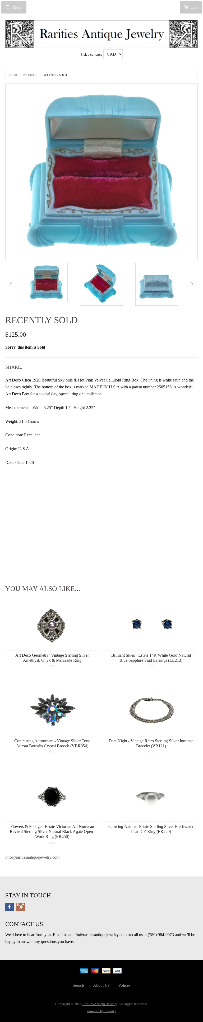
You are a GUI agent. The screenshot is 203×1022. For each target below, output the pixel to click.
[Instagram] (20, 907)
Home (13, 75)
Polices (124, 985)
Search (78, 985)
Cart (194, 7)
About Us (101, 985)
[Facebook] (9, 907)
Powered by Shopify (101, 1011)
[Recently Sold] (46, 282)
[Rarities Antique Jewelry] (101, 32)
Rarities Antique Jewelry (99, 1004)
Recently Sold (55, 75)
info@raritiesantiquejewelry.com (32, 857)
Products (30, 75)
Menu (17, 7)
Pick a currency (92, 54)
